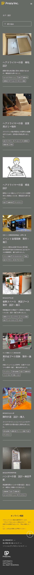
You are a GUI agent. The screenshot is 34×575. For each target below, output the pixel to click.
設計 (19, 77)
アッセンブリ (13, 81)
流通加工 (5, 81)
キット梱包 (22, 81)
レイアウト (15, 316)
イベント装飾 (7, 256)
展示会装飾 (15, 371)
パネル (20, 320)
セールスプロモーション (9, 77)
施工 (26, 256)
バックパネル (7, 375)
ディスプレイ (18, 202)
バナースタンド (12, 320)
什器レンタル (16, 375)
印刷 (11, 144)
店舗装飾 (5, 491)
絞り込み (10, 24)
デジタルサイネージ (18, 256)
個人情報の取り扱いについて (11, 543)
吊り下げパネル (19, 260)
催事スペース (7, 316)
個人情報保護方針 (8, 540)
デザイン (10, 141)
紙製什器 (25, 77)
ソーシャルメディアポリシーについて (13, 546)
